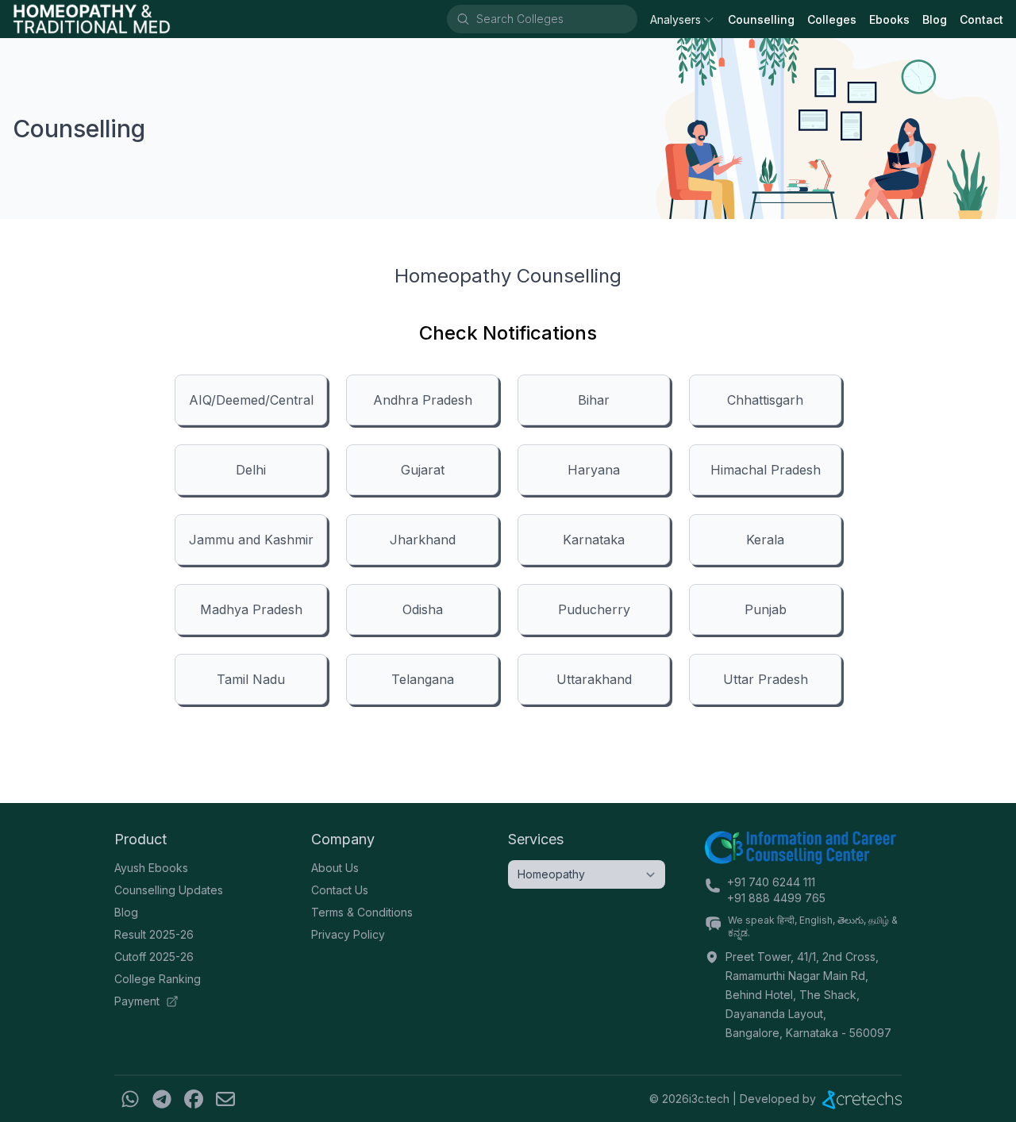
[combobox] (555, 19)
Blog (934, 19)
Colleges (831, 19)
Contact (981, 19)
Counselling (761, 19)
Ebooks (889, 19)
